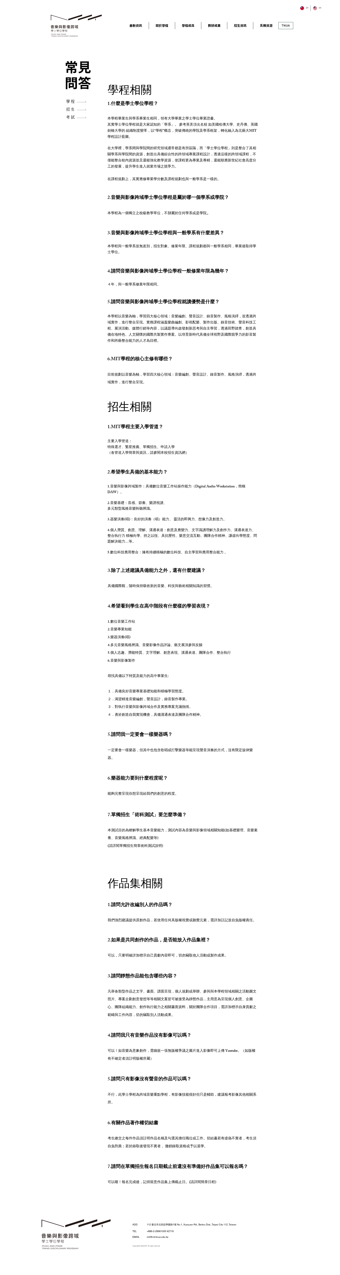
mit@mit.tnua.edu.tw (157, 1237)
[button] (162, 25)
